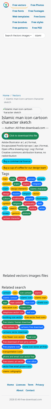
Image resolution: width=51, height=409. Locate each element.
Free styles (37, 22)
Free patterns (20, 27)
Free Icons (39, 16)
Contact (30, 390)
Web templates (20, 16)
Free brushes (19, 22)
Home (6, 95)
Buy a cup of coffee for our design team (25, 167)
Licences (21, 384)
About (19, 390)
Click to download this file (23, 135)
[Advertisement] (25, 67)
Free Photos (37, 5)
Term (30, 384)
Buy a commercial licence (17, 161)
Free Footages (36, 10)
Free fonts (18, 10)
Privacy (40, 384)
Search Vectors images (17, 35)
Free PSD (37, 27)
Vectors (16, 95)
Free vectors (19, 5)
